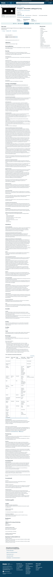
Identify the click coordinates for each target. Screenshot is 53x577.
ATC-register (38, 568)
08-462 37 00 (21, 565)
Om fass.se (27, 565)
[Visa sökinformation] (45, 3)
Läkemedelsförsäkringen (27, 17)
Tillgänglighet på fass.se (29, 566)
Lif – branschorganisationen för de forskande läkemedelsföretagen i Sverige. (8, 569)
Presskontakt (28, 569)
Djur (13, 2)
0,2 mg (16, 36)
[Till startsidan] (1, 5)
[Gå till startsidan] (3, 3)
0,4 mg (16, 37)
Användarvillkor (28, 572)
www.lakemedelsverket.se (14, 431)
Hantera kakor (28, 573)
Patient (8, 2)
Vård (11, 2)
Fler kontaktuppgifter (19, 569)
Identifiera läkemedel (39, 567)
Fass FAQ (37, 569)
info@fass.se (20, 566)
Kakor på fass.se (28, 571)
